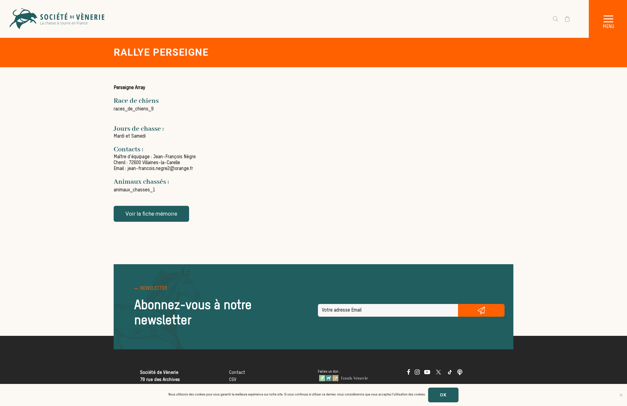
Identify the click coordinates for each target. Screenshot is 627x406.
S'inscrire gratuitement (481, 310)
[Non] (620, 395)
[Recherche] (552, 19)
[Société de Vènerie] (57, 19)
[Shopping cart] (564, 19)
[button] (408, 373)
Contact (237, 372)
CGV (232, 379)
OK (443, 394)
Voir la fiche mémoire (151, 214)
